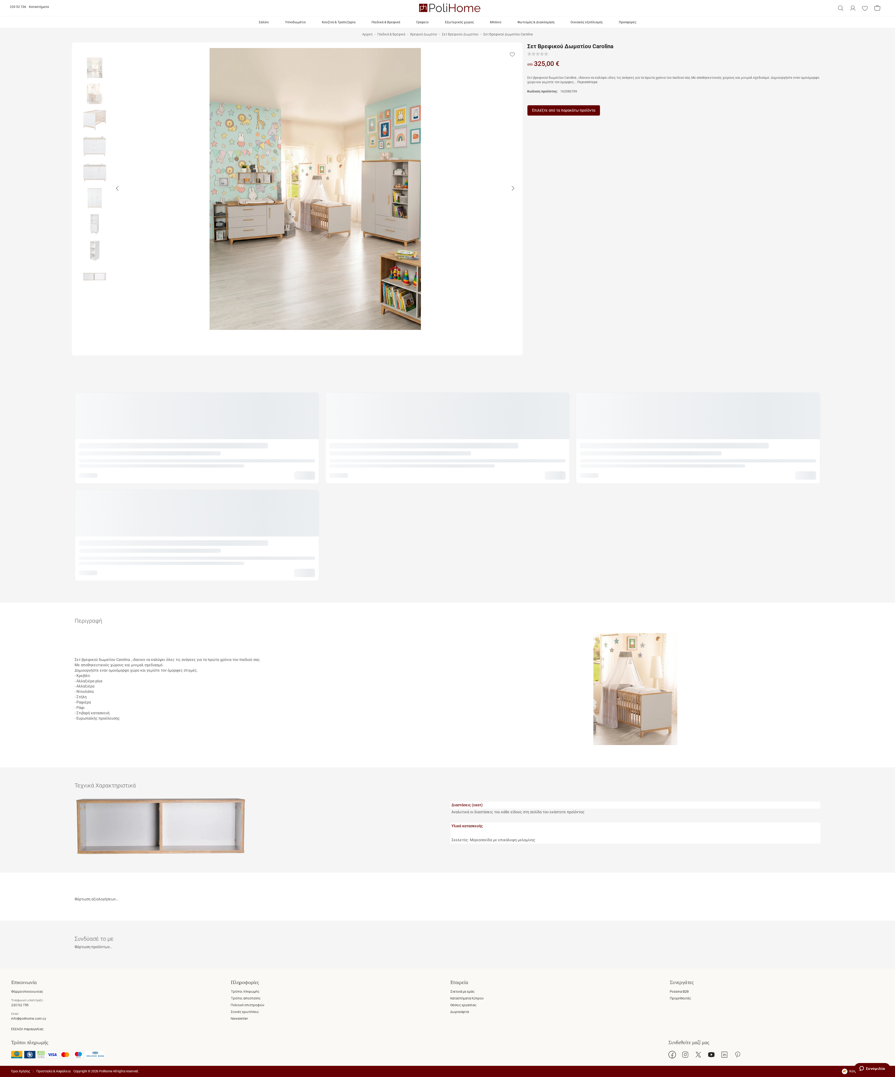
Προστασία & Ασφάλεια (53, 1071)
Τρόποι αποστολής (246, 998)
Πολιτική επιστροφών (247, 1005)
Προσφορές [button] (627, 22)
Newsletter (239, 1018)
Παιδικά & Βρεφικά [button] (386, 22)
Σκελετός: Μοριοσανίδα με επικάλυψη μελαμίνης (493, 840)
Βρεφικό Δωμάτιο (423, 34)
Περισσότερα (587, 82)
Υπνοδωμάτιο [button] (295, 22)
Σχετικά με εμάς (462, 991)
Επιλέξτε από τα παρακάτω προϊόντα (563, 110)
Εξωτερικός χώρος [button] (459, 22)
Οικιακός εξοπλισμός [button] (587, 22)
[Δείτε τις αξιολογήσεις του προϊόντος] (537, 54)
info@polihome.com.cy (28, 1018)
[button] (840, 8)
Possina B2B (679, 991)
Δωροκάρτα (459, 1011)
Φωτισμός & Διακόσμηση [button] (535, 22)
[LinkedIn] (724, 1054)
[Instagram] (685, 1054)
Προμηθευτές (680, 998)
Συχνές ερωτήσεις (245, 1011)
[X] (698, 1054)
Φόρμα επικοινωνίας (27, 991)
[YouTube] (711, 1054)
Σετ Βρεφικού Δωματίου (460, 34)
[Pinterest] (737, 1054)
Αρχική (367, 34)
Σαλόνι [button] (264, 22)
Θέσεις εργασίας (463, 1005)
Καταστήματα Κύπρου (467, 998)
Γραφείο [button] (422, 22)
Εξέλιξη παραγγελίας (27, 1029)
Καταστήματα (39, 7)
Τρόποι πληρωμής (245, 991)
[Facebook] (672, 1054)
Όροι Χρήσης (20, 1071)
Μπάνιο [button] (495, 22)
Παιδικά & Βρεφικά (391, 34)
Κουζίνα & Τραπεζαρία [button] (338, 22)
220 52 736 (18, 7)
